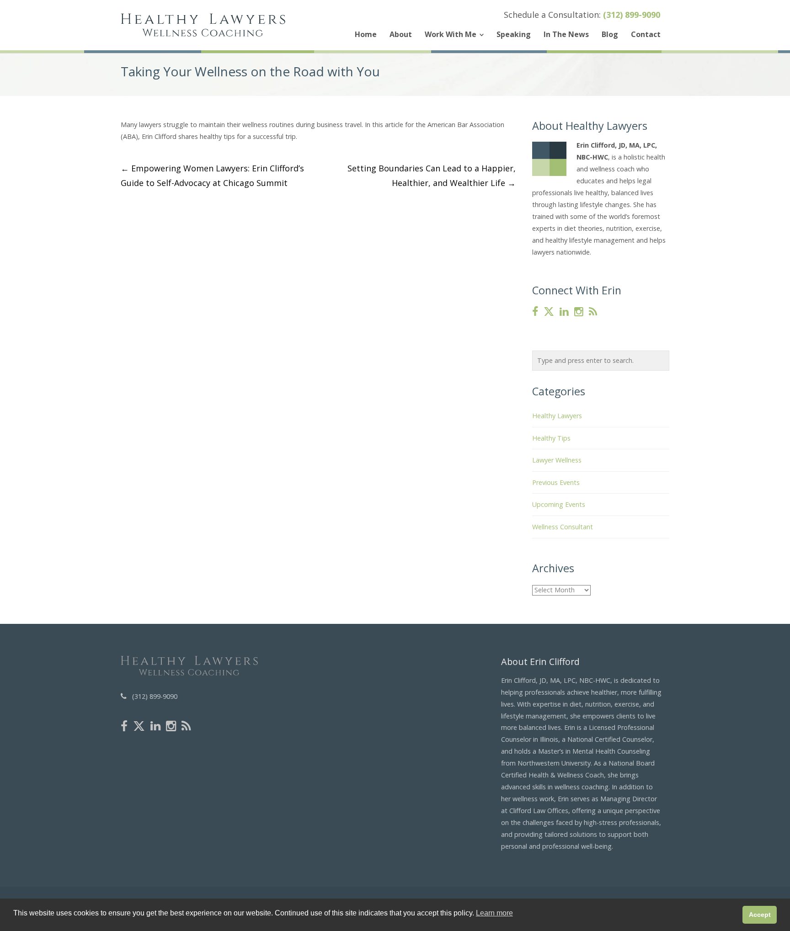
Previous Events (556, 482)
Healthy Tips (551, 438)
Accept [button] (760, 914)
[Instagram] (578, 312)
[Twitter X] (549, 312)
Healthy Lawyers (557, 415)
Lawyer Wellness (557, 460)
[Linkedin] (564, 312)
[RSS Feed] (593, 312)
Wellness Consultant (562, 526)
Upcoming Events (558, 504)
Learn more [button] (494, 913)
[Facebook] (535, 312)
